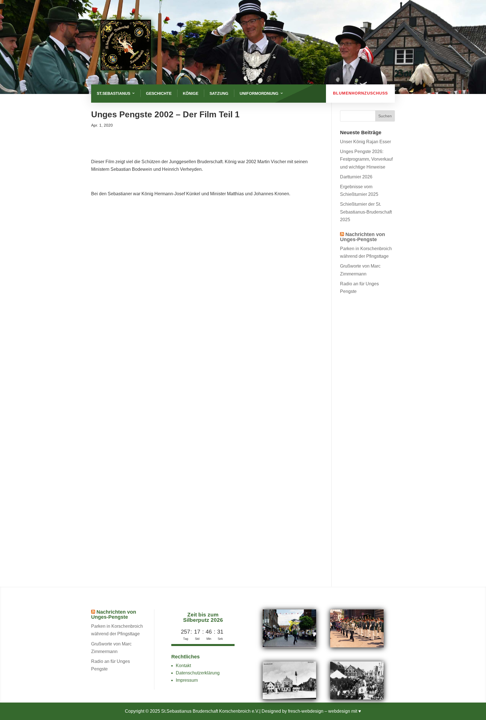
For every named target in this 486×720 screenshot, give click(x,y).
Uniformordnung (259, 93)
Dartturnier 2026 (356, 176)
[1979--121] (357, 645)
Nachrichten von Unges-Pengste (362, 237)
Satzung (219, 93)
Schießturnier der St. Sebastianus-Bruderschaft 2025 (366, 212)
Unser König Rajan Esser (365, 141)
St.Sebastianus (113, 93)
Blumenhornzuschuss (360, 93)
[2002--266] (289, 645)
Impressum (187, 680)
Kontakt (183, 665)
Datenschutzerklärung (198, 672)
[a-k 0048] (289, 698)
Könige (190, 93)
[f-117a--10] (357, 698)
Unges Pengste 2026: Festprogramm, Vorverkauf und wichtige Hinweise (366, 159)
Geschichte (159, 93)
